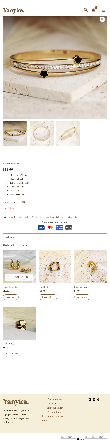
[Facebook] (90, 399)
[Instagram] (94, 399)
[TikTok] (98, 399)
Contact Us (55, 403)
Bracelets (17, 217)
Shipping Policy (55, 407)
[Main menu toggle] (103, 10)
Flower (46, 217)
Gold (52, 217)
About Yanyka (55, 399)
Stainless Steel (62, 217)
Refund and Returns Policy (52, 418)
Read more (11, 297)
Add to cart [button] (82, 297)
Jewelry (26, 217)
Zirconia (73, 217)
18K (40, 217)
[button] (86, 10)
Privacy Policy (55, 412)
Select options (48, 297)
